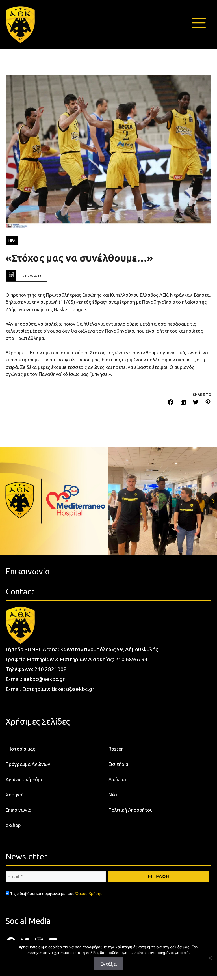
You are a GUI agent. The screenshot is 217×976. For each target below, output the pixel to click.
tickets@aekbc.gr (73, 689)
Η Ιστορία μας (20, 748)
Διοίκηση (117, 779)
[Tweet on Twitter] (195, 403)
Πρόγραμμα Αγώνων (28, 764)
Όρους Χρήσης (88, 893)
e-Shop (13, 825)
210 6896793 (131, 659)
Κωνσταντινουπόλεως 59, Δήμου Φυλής (109, 649)
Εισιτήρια (118, 764)
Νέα (112, 794)
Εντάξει (108, 963)
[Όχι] (210, 958)
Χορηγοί (14, 794)
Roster (115, 748)
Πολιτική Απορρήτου (130, 810)
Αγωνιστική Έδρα (25, 779)
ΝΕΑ (12, 240)
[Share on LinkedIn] (183, 403)
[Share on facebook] (170, 403)
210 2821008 (50, 669)
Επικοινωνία (18, 810)
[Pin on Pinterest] (208, 403)
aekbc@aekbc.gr (44, 679)
